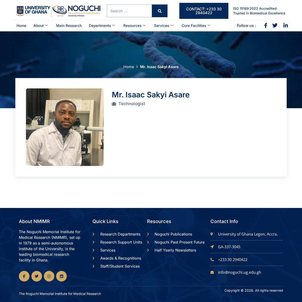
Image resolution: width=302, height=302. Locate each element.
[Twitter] (36, 276)
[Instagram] (49, 276)
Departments (100, 25)
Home (21, 25)
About (39, 25)
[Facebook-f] (24, 276)
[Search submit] (160, 10)
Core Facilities (194, 25)
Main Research (69, 25)
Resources (132, 25)
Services (161, 25)
